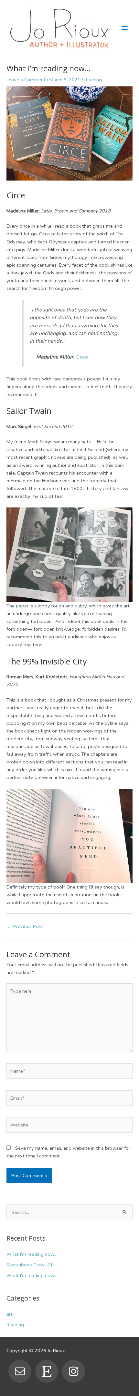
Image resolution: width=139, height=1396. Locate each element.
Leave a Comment (26, 79)
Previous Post (25, 926)
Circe (82, 356)
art (9, 1314)
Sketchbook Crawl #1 (29, 1265)
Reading (93, 79)
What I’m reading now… (32, 1254)
